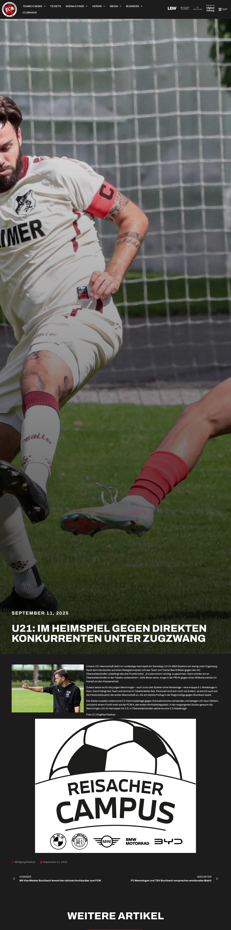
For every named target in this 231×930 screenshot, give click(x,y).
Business (132, 6)
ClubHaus (30, 12)
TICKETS (55, 6)
